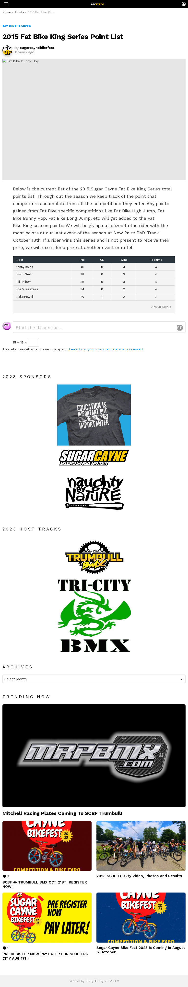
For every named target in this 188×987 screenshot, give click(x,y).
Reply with (180, 328)
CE (102, 259)
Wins (124, 259)
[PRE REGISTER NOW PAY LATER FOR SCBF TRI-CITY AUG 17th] (47, 918)
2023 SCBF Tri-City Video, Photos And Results (139, 876)
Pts (82, 259)
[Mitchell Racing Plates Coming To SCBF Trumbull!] (94, 755)
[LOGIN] (184, 4)
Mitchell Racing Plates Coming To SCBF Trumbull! (62, 813)
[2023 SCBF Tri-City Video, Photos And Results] (141, 846)
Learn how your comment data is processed (106, 349)
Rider (19, 259)
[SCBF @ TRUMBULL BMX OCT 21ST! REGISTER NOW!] (47, 846)
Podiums (156, 259)
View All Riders (161, 307)
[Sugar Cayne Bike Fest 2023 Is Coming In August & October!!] (141, 918)
